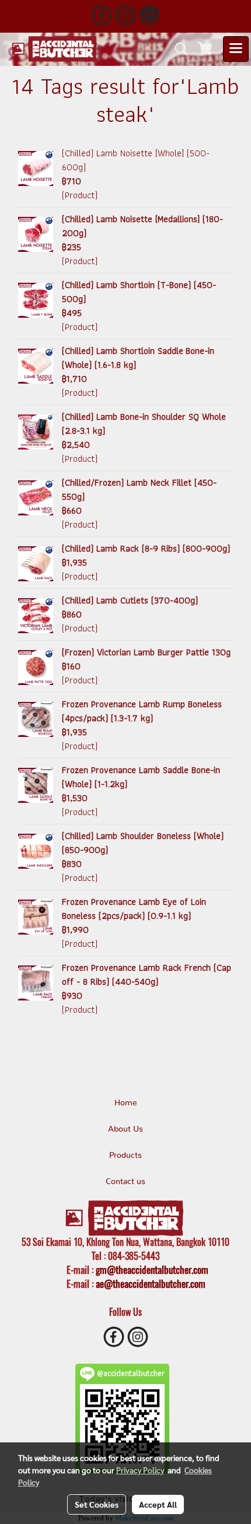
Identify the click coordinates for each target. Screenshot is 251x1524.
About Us (125, 1129)
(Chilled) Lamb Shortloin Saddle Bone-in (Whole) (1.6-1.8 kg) (138, 357)
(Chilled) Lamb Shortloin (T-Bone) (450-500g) (139, 292)
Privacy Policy (140, 1470)
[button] (177, 49)
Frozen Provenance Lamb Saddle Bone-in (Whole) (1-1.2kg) (141, 777)
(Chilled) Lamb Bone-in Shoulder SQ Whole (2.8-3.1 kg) (144, 423)
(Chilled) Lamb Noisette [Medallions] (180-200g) (142, 226)
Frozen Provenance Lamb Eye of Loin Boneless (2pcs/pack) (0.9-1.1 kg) (134, 908)
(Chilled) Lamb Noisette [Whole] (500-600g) (136, 160)
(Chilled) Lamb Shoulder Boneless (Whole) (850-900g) (143, 842)
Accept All (158, 1504)
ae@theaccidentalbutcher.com (150, 1284)
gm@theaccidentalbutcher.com (152, 1270)
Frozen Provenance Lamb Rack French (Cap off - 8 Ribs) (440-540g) (146, 974)
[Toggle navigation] (236, 49)
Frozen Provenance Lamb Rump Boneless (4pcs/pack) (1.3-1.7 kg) (142, 711)
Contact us (125, 1182)
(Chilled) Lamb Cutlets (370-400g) (130, 600)
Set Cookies (96, 1504)
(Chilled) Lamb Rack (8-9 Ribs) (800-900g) (146, 548)
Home (125, 1103)
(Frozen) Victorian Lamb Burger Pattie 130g (146, 652)
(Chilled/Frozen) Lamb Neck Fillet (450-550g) (139, 489)
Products (125, 1155)
